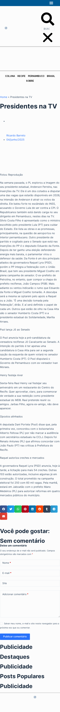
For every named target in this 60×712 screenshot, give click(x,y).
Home (3, 97)
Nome (6, 562)
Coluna (10, 76)
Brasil (51, 76)
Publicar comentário (15, 636)
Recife (21, 76)
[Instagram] (6, 28)
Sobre (30, 81)
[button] (51, 3)
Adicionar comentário (15, 594)
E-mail (6, 573)
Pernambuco (36, 76)
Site (4, 583)
